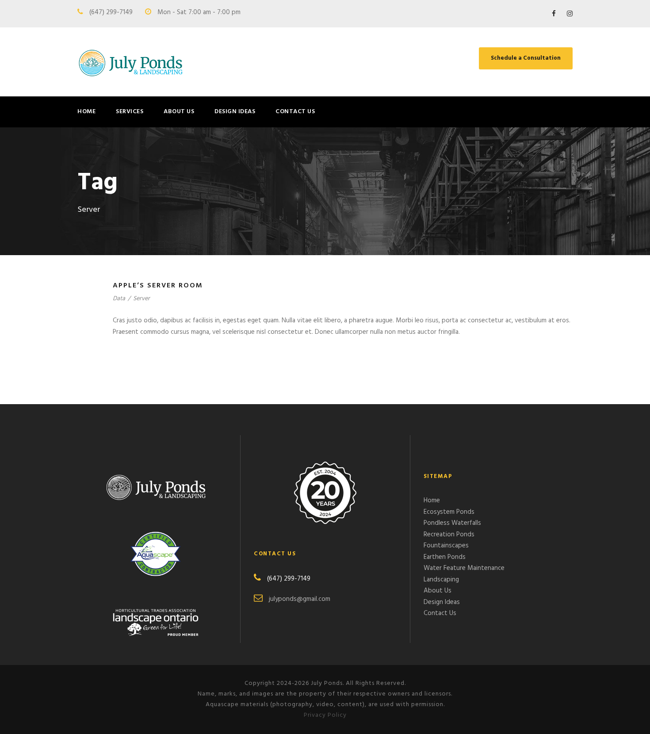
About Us (179, 112)
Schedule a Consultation (526, 58)
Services (129, 112)
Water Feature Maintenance (464, 568)
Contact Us (295, 112)
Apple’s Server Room (158, 285)
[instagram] (570, 14)
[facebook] (554, 14)
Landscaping (441, 579)
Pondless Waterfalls (452, 523)
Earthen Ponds (445, 557)
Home (86, 112)
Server (141, 299)
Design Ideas (234, 112)
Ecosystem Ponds (449, 512)
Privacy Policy (325, 715)
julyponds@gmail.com (299, 599)
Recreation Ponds (449, 534)
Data (119, 299)
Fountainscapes (446, 545)
